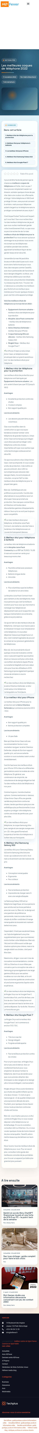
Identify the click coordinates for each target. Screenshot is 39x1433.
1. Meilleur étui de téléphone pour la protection (19, 136)
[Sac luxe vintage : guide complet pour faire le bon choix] (19, 1239)
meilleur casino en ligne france (25, 1341)
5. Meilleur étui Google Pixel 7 (16, 162)
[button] (28, 3)
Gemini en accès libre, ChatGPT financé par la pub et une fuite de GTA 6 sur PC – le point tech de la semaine (18, 1216)
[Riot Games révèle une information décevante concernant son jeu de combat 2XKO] (19, 1278)
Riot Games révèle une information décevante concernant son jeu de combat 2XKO (18, 1298)
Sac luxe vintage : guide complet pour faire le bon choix (19, 1257)
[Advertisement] (19, 28)
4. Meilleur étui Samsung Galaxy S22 (19, 157)
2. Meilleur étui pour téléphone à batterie (17, 144)
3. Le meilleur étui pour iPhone (16, 151)
